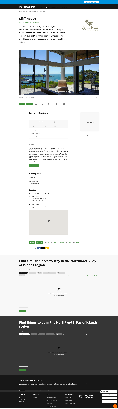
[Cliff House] (90, 24)
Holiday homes (33, 272)
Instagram (23, 398)
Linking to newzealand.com (52, 400)
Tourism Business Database (70, 403)
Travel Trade (67, 399)
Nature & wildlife (50, 334)
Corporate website (68, 402)
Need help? (35, 397)
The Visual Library (68, 397)
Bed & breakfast (61, 272)
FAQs (48, 396)
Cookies (48, 405)
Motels (39, 272)
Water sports (41, 334)
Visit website (29, 104)
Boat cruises (34, 334)
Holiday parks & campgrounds (50, 272)
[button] (39, 7)
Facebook (23, 399)
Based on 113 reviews (82, 137)
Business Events (68, 400)
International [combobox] (94, 7)
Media (66, 396)
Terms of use (49, 402)
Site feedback (35, 396)
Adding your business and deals (53, 399)
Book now (22, 104)
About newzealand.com (51, 397)
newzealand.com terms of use (70, 384)
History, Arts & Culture (24, 334)
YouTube (22, 401)
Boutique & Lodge (23, 272)
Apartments (22, 275)
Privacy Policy (49, 403)
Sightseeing (58, 334)
